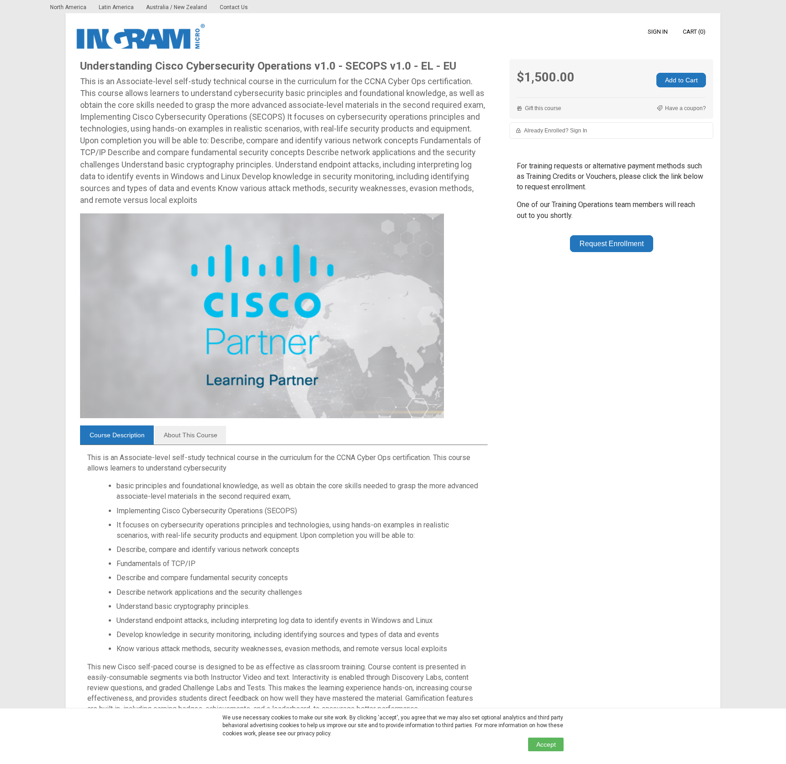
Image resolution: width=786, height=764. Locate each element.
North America (69, 7)
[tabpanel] (284, 587)
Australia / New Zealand (176, 7)
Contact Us (234, 7)
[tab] (117, 435)
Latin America (117, 7)
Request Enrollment (611, 244)
